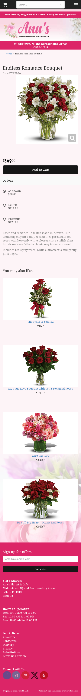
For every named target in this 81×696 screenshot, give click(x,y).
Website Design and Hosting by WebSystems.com (58, 691)
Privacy (8, 648)
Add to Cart (40, 170)
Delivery (8, 644)
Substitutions (12, 652)
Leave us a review (14, 656)
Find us (8, 595)
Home (9, 54)
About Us (9, 637)
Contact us (10, 641)
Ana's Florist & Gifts (27, 30)
